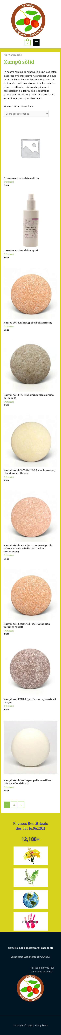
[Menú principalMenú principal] (36, 42)
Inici (5, 54)
